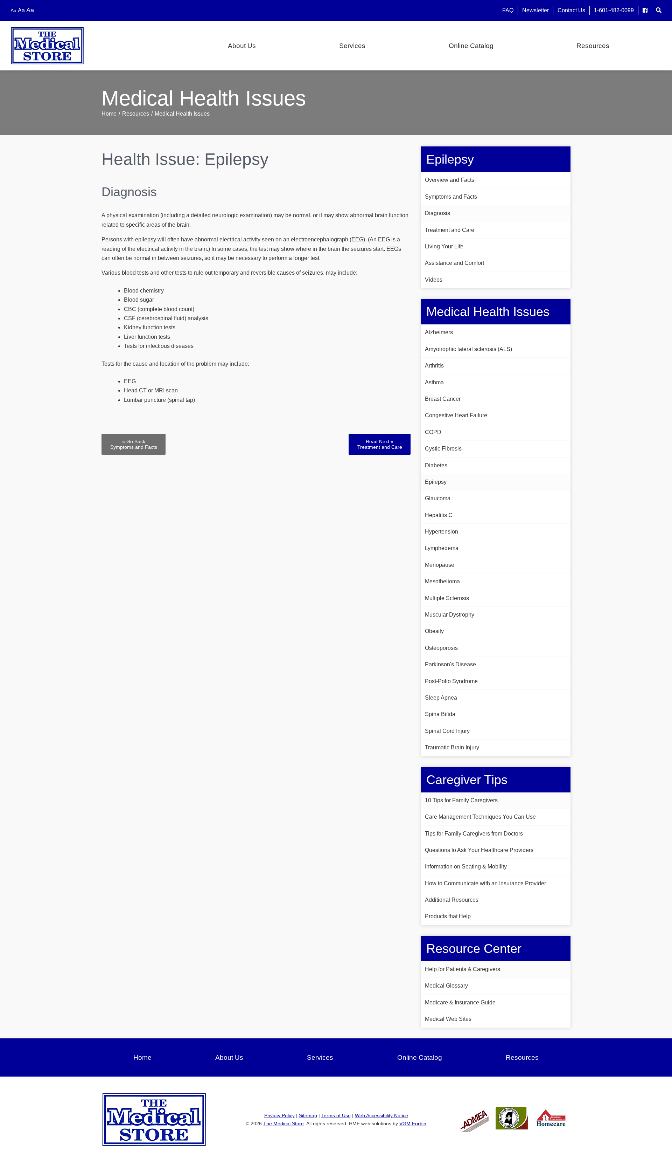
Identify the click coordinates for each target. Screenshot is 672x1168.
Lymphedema (441, 548)
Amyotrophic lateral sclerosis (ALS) (468, 349)
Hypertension (441, 532)
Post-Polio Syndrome (451, 681)
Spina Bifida (440, 714)
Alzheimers (439, 332)
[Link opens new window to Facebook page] (645, 10)
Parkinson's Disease (450, 664)
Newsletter (535, 10)
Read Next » (379, 444)
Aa (13, 10)
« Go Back (133, 444)
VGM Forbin (412, 1123)
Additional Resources (451, 900)
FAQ (507, 10)
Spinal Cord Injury (447, 731)
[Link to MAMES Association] (512, 1118)
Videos (433, 280)
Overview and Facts (449, 180)
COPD (433, 432)
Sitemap (308, 1115)
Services (352, 45)
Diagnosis (437, 213)
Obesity (434, 631)
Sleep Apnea (441, 698)
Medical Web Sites (448, 1019)
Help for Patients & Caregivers (462, 969)
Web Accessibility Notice (381, 1115)
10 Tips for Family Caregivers (461, 800)
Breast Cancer (443, 399)
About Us (242, 45)
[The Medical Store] (63, 46)
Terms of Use (336, 1115)
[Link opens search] (659, 10)
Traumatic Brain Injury (452, 747)
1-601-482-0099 (614, 10)
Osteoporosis (441, 648)
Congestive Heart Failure (456, 415)
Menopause (439, 565)
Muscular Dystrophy (449, 615)
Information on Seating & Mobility (466, 867)
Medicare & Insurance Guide (460, 1002)
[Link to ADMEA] (475, 1118)
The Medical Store (283, 1123)
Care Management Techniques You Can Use (480, 817)
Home (109, 114)
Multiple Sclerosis (447, 598)
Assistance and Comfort (454, 263)
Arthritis (434, 366)
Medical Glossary (446, 986)
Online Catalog (471, 45)
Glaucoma (437, 498)
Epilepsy (436, 482)
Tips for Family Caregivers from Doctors (474, 834)
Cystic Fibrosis (443, 449)
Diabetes (436, 465)
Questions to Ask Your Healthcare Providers (479, 850)
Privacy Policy (279, 1115)
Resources (592, 45)
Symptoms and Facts (451, 197)
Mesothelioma (442, 581)
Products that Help (448, 916)
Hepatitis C (439, 515)
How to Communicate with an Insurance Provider (485, 883)
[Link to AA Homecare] (551, 1118)
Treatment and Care (449, 230)
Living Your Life (444, 246)
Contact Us (571, 10)
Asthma (434, 382)
